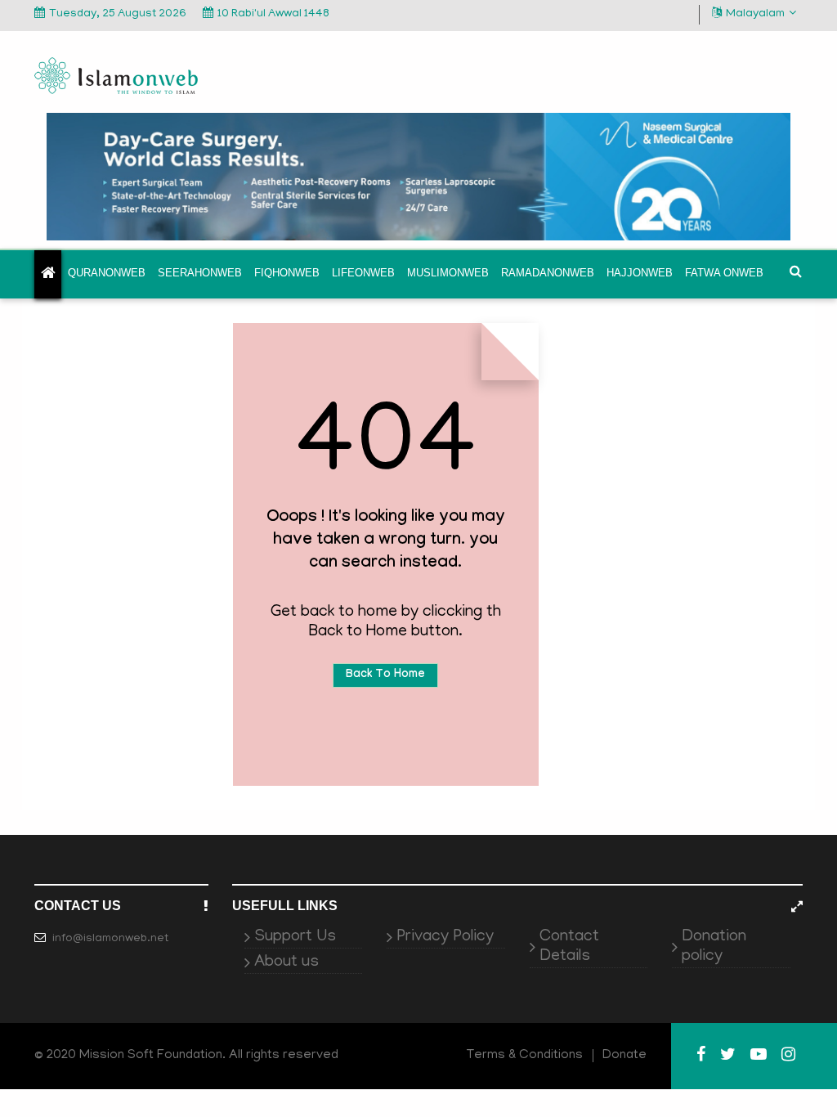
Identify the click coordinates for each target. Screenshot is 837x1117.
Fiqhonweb (287, 273)
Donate (624, 1055)
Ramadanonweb (547, 273)
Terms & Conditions (525, 1055)
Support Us (295, 937)
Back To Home (385, 675)
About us (286, 962)
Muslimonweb (448, 273)
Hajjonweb (639, 273)
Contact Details (569, 947)
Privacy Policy (445, 937)
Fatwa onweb (724, 273)
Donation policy (714, 947)
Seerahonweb (200, 273)
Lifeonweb (363, 273)
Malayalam (755, 14)
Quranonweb (106, 273)
